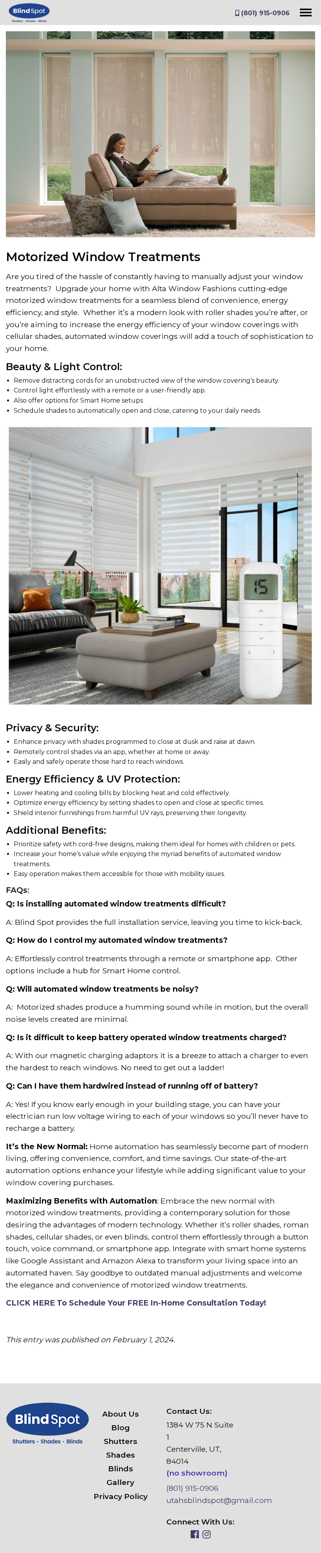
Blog (120, 1427)
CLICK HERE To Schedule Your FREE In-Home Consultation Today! (136, 1303)
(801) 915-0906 (264, 13)
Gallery (120, 1482)
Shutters (120, 1441)
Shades (120, 1455)
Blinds (120, 1468)
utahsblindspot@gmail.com (219, 1500)
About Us (120, 1414)
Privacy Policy (121, 1496)
